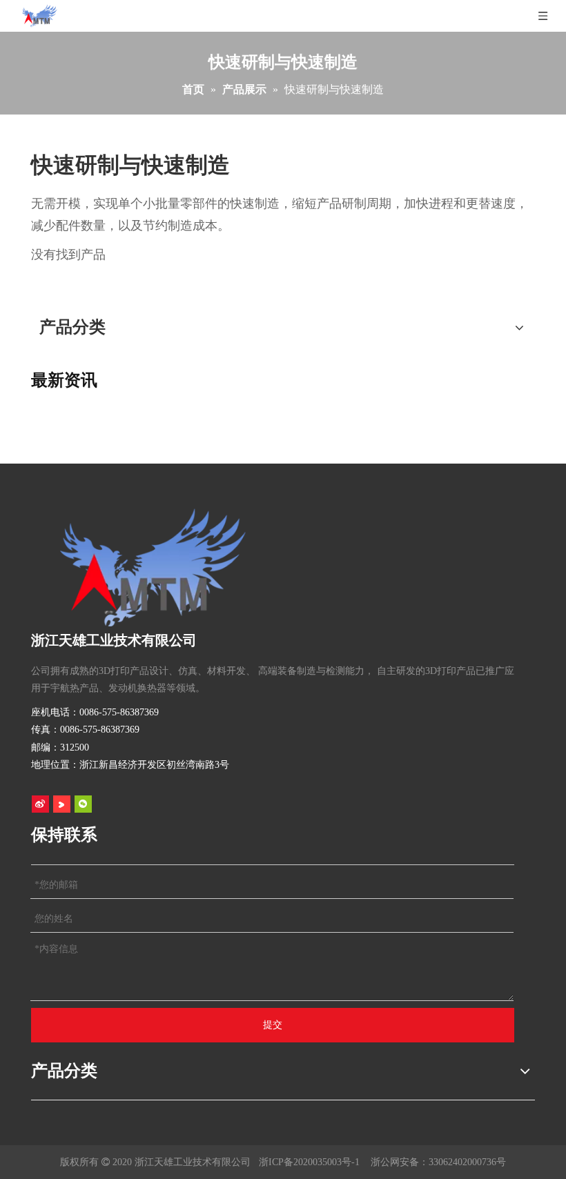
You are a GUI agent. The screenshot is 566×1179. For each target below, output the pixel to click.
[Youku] (61, 804)
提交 (272, 1025)
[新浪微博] (40, 804)
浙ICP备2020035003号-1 (309, 1162)
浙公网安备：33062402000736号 (438, 1162)
